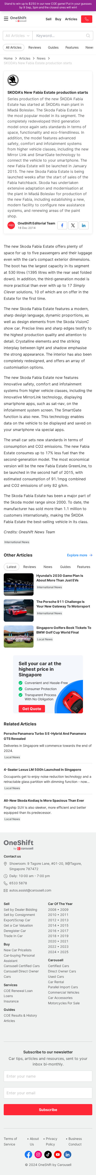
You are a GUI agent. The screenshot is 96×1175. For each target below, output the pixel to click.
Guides (53, 47)
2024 (52, 952)
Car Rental (56, 982)
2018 (52, 936)
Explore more (77, 555)
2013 (64, 920)
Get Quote (31, 708)
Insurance (11, 1001)
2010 (52, 915)
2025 (64, 952)
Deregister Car (15, 931)
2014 (52, 925)
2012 (52, 920)
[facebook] (62, 225)
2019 (64, 936)
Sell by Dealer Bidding (20, 909)
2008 (52, 909)
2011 (64, 915)
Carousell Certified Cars (22, 966)
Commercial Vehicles (63, 992)
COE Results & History (20, 1015)
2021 (64, 941)
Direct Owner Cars (62, 971)
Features (72, 47)
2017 (64, 931)
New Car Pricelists (17, 950)
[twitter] (73, 225)
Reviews (34, 47)
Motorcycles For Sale (64, 1003)
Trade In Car (13, 936)
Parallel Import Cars (63, 987)
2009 (64, 909)
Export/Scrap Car (17, 920)
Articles (24, 58)
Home (8, 58)
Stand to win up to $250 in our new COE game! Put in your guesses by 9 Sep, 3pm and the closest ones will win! (48, 5)
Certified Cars (58, 966)
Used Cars (56, 976)
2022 (52, 946)
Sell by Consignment (19, 915)
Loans (8, 996)
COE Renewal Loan (18, 991)
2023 (64, 946)
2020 (52, 941)
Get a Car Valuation (18, 925)
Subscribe (48, 1109)
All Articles (15, 35)
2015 (64, 925)
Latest (11, 567)
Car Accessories (60, 998)
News (41, 58)
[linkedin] (84, 225)
